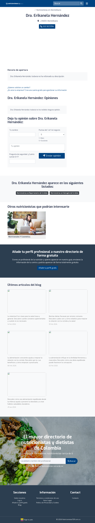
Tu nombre (13, 130)
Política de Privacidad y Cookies (47, 503)
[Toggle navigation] (87, 3)
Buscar (73, 461)
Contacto (75, 498)
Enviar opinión (53, 155)
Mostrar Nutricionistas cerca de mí (48, 466)
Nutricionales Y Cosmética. (19, 237)
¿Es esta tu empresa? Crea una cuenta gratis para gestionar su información (37, 90)
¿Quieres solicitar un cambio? (19, 87)
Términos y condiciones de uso (47, 498)
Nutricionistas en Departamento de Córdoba (32, 193)
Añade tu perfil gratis (48, 268)
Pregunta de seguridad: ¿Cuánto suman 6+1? (21, 155)
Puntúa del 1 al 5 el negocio (49, 130)
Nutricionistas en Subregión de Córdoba (64, 193)
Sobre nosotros (19, 498)
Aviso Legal (47, 500)
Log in (19, 500)
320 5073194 (48, 26)
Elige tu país (28, 520)
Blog (19, 505)
